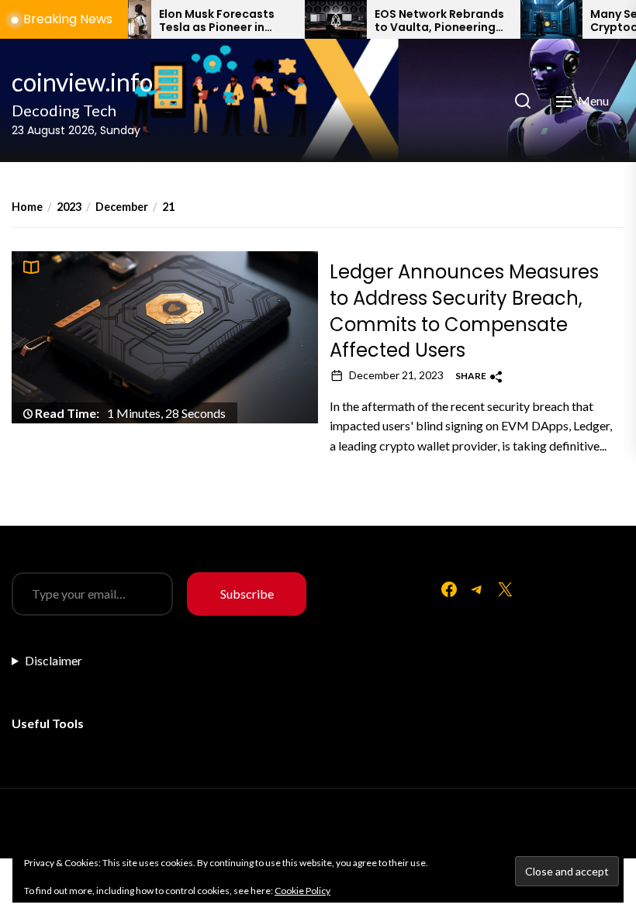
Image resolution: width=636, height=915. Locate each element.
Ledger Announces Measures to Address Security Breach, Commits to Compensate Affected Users (464, 311)
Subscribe (247, 593)
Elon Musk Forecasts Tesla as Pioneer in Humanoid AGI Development (198, 21)
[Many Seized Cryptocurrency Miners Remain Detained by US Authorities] (533, 19)
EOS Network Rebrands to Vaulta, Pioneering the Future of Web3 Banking (421, 21)
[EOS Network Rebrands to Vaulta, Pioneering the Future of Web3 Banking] (317, 19)
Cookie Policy (302, 890)
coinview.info (82, 82)
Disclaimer (53, 660)
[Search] (522, 100)
